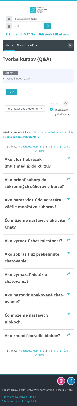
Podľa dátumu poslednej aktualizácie (51, 132)
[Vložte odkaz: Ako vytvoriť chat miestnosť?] (69, 239)
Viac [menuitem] (8, 45)
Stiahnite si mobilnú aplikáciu (20, 401)
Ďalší (66, 146)
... (13, 91)
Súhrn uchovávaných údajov (19, 396)
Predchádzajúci (27, 146)
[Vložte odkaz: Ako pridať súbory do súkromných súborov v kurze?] (69, 178)
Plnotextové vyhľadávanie (62, 112)
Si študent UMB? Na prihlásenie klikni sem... (38, 34)
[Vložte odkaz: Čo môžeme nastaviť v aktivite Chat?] (69, 219)
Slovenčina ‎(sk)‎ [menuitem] (25, 45)
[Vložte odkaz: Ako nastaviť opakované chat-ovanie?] (69, 294)
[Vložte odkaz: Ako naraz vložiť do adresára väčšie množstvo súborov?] (69, 198)
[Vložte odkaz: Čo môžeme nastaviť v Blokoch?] (69, 314)
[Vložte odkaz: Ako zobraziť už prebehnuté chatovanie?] (69, 253)
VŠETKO (39, 151)
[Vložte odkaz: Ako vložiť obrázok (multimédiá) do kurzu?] (69, 158)
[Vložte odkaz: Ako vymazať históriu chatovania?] (69, 273)
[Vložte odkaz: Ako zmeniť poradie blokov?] (69, 334)
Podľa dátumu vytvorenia (21, 137)
